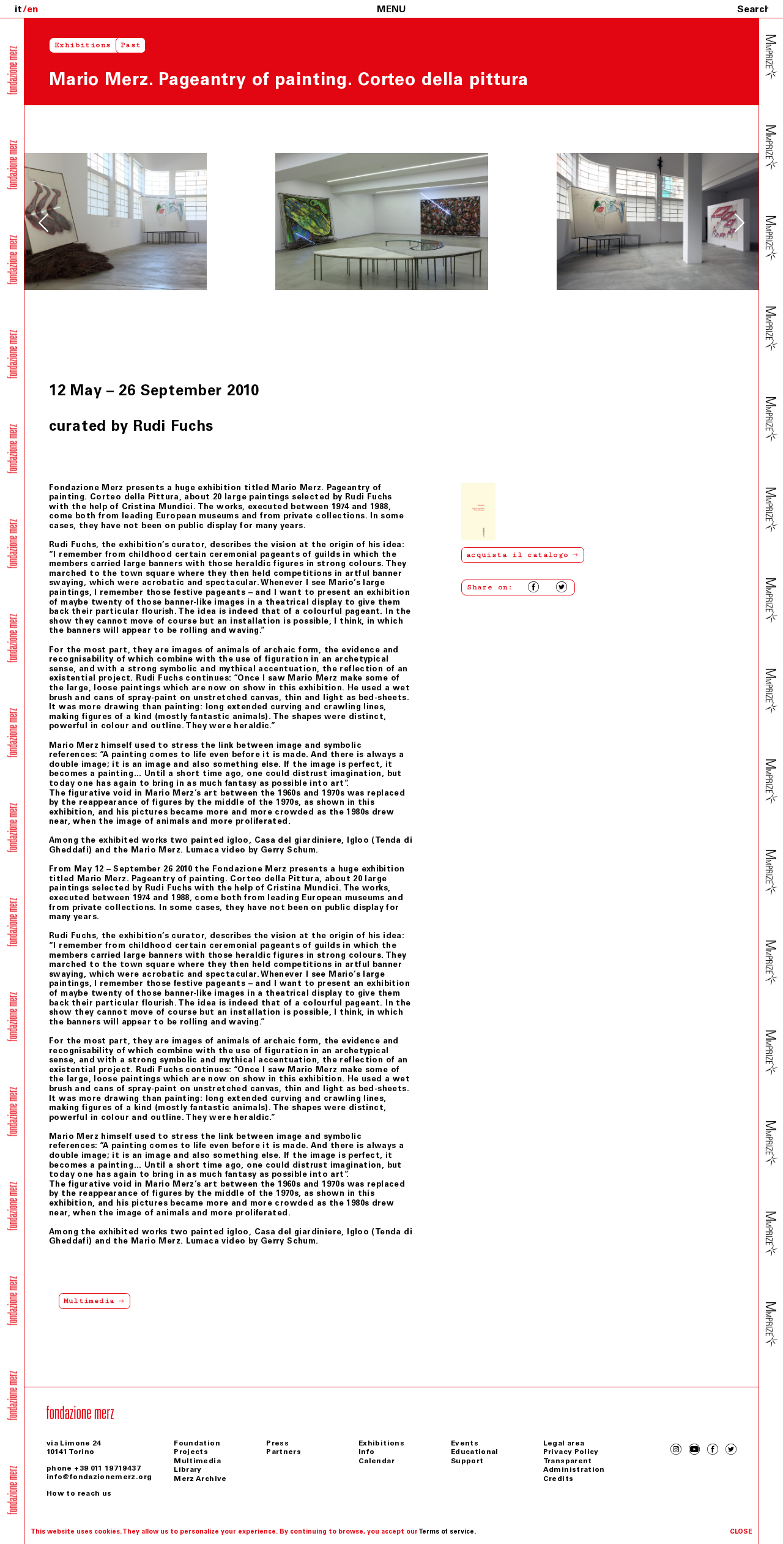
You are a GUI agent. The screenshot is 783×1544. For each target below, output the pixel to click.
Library (188, 1469)
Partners (283, 1451)
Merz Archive (200, 1478)
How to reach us (78, 1493)
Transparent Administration (574, 1465)
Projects (191, 1451)
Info (366, 1451)
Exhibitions (82, 45)
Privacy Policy (571, 1451)
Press (277, 1443)
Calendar (376, 1460)
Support (467, 1460)
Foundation (197, 1443)
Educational (475, 1451)
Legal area (564, 1443)
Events (464, 1443)
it (18, 9)
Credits (558, 1478)
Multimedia (197, 1460)
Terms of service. (447, 1531)
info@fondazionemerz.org (99, 1476)
